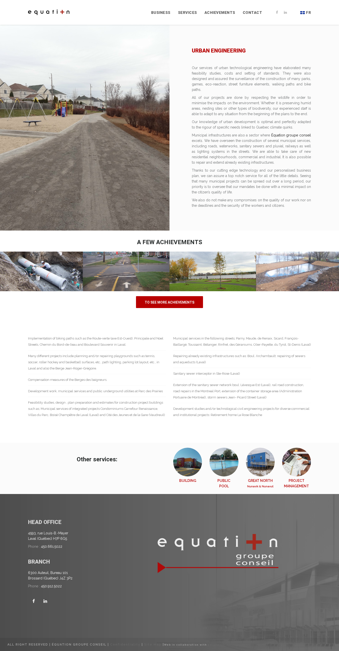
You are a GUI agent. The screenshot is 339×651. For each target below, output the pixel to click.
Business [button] (160, 12)
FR (308, 12)
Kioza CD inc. (221, 644)
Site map (153, 644)
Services (187, 12)
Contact (252, 12)
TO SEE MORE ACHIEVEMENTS (169, 302)
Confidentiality (125, 644)
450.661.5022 (51, 546)
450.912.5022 (51, 586)
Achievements (219, 12)
